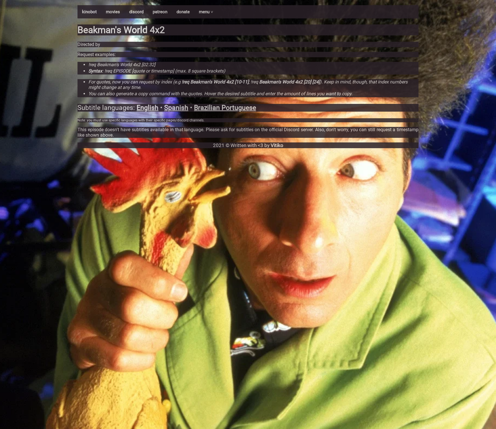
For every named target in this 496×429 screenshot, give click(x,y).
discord (136, 11)
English (147, 108)
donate (183, 11)
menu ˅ (206, 11)
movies (113, 11)
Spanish (176, 108)
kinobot (89, 11)
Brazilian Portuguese (225, 108)
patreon (160, 11)
